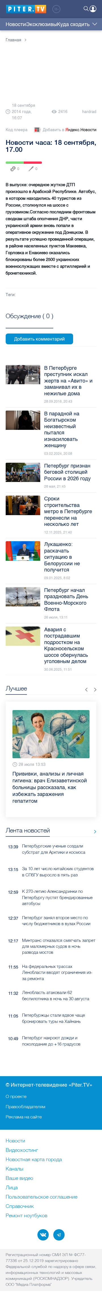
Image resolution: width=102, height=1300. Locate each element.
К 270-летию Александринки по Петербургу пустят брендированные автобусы (57, 897)
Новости (16, 24)
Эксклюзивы (41, 24)
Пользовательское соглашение (41, 1197)
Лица (12, 1188)
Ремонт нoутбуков (26, 1216)
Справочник (20, 1206)
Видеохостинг (22, 1150)
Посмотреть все (29, 322)
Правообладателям (25, 1106)
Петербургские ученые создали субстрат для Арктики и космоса (53, 849)
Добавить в (69, 130)
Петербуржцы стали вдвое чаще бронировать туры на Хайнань (53, 1018)
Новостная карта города (34, 1160)
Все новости (93, 831)
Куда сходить (73, 24)
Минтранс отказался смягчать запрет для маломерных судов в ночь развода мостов (58, 946)
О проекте (16, 1096)
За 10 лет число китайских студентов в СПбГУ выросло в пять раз (58, 871)
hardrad (89, 111)
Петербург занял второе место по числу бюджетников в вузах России (56, 920)
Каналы (14, 1169)
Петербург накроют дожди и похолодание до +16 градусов (51, 1040)
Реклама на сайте (24, 1116)
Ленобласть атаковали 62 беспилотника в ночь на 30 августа (55, 995)
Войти (93, 8)
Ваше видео (19, 1178)
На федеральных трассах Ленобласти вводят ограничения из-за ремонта (57, 972)
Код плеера (16, 130)
